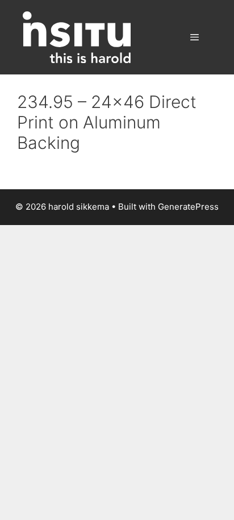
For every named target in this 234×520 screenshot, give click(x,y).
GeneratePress (188, 206)
